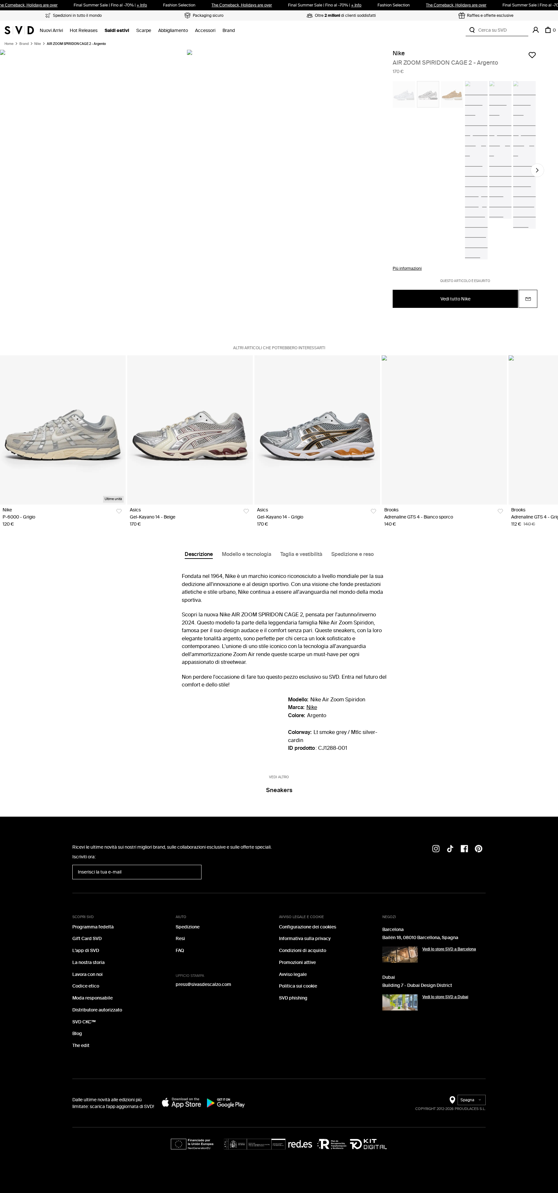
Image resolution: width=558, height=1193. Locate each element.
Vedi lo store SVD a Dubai (445, 997)
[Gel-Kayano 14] (190, 430)
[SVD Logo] (19, 30)
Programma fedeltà (93, 927)
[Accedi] (536, 30)
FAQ (180, 950)
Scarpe (143, 30)
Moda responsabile (92, 998)
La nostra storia (88, 962)
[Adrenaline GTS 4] (444, 430)
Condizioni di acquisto (302, 950)
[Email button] (528, 299)
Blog (77, 1033)
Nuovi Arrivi (51, 30)
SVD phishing (293, 998)
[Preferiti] (532, 55)
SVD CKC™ (84, 1022)
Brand (228, 30)
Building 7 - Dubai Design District (417, 985)
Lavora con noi (87, 974)
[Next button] (537, 170)
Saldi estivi (117, 30)
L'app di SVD (85, 950)
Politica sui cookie (298, 986)
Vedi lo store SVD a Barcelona (449, 949)
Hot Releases (84, 30)
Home (9, 44)
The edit (80, 1045)
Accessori (205, 30)
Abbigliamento (173, 30)
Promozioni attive (297, 962)
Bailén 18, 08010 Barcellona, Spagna (420, 937)
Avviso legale (293, 974)
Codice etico (85, 986)
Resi (180, 938)
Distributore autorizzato (97, 1010)
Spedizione (188, 927)
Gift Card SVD (87, 938)
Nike (37, 44)
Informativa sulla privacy (305, 938)
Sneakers (279, 790)
